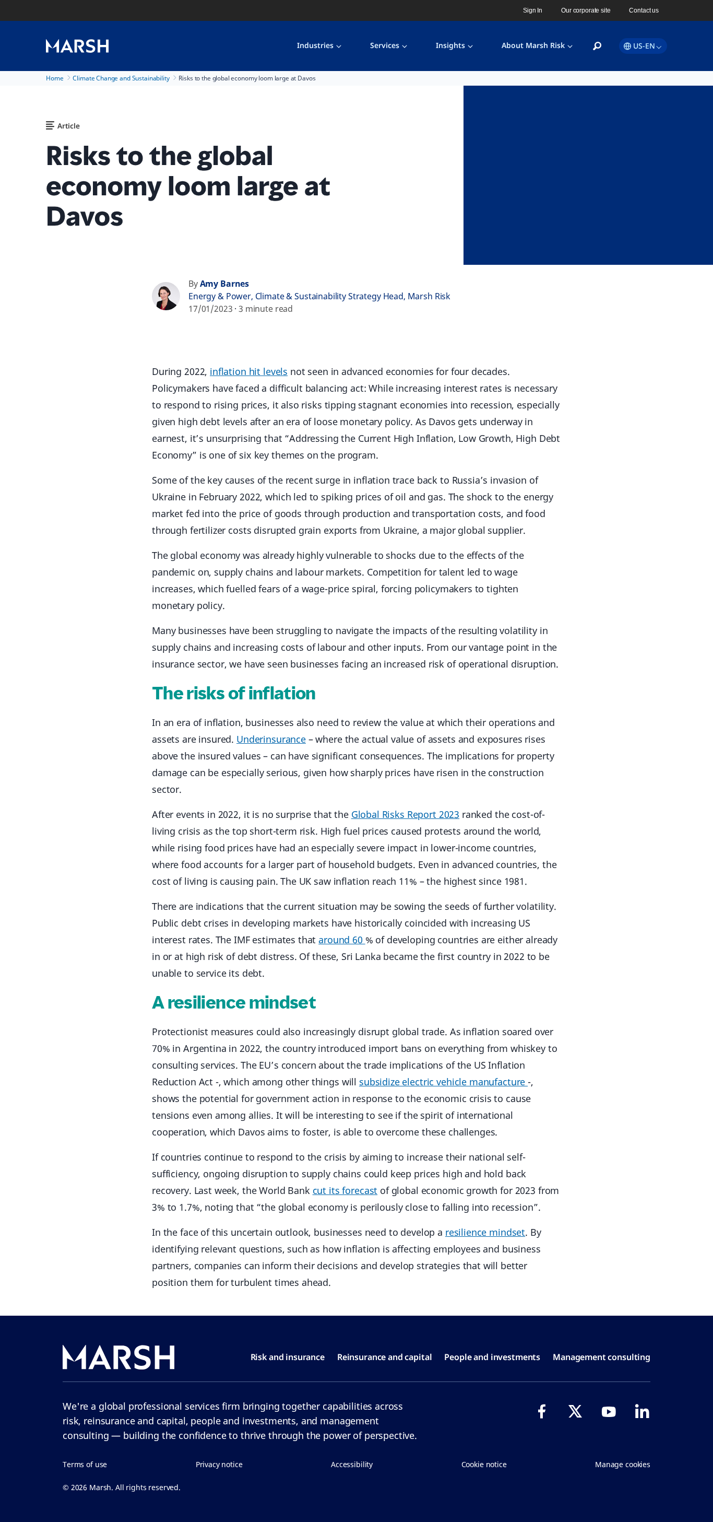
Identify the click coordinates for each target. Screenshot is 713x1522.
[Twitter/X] (575, 1411)
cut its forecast (345, 1190)
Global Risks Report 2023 (405, 814)
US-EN (644, 46)
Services (384, 45)
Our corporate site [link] (585, 10)
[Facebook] (541, 1411)
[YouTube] (608, 1411)
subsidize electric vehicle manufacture (443, 1081)
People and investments (492, 1357)
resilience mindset (485, 1232)
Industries (315, 45)
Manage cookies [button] (622, 1464)
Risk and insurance (288, 1357)
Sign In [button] (532, 10)
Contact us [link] (644, 10)
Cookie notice (484, 1464)
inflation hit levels (249, 371)
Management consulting (601, 1357)
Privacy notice (219, 1464)
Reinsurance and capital (384, 1357)
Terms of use (85, 1464)
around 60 (341, 939)
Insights (450, 45)
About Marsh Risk (533, 45)
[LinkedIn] (642, 1411)
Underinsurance (271, 739)
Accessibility (352, 1464)
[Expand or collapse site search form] (597, 46)
